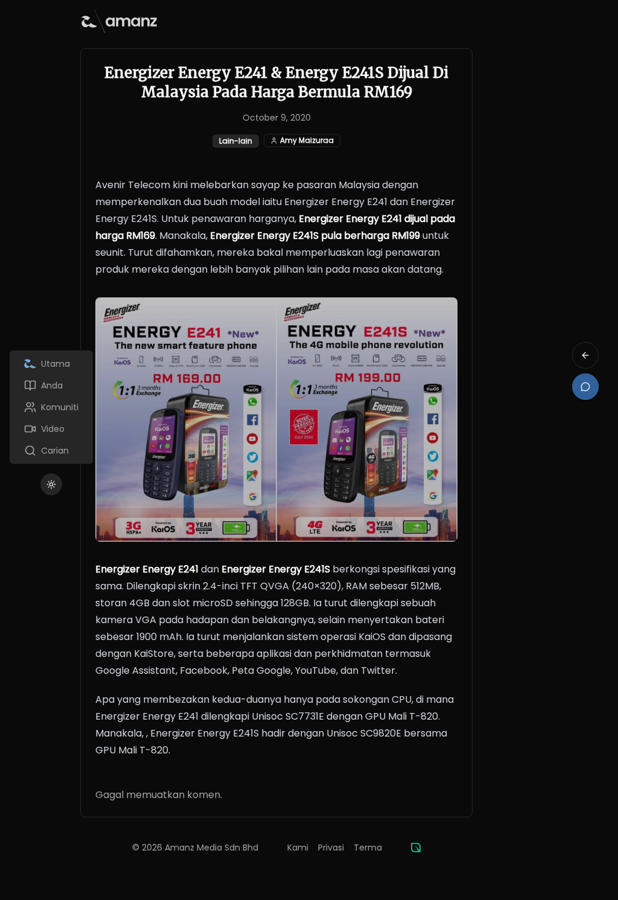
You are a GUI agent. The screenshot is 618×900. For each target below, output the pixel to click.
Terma (368, 847)
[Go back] (585, 355)
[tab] (51, 364)
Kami (297, 847)
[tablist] (51, 407)
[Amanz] (416, 847)
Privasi (331, 847)
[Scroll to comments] (585, 386)
